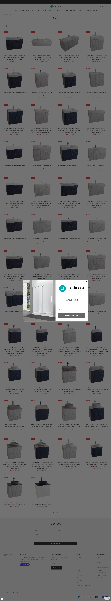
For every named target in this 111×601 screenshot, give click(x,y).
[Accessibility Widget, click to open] (2, 598)
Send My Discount (71, 315)
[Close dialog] (86, 281)
